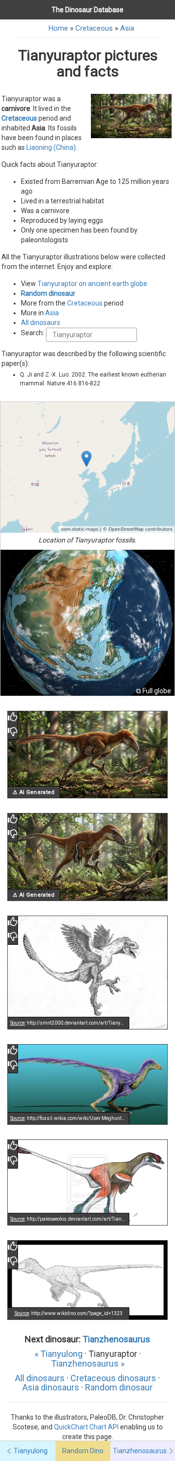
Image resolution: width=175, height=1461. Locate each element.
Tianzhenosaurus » (87, 1363)
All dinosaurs (40, 322)
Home (58, 28)
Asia (127, 28)
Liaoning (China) (51, 147)
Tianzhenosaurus (116, 1339)
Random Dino (83, 1451)
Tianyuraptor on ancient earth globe (92, 284)
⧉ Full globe (153, 691)
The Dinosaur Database (87, 10)
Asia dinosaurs (50, 1387)
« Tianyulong (59, 1354)
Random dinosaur (48, 293)
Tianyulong (31, 1451)
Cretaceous (94, 28)
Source (17, 1023)
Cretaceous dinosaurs (113, 1378)
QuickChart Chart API (86, 1427)
